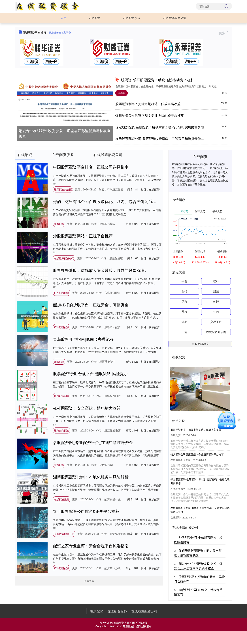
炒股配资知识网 (216, 332)
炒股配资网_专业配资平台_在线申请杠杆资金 (93, 442)
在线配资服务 (131, 18)
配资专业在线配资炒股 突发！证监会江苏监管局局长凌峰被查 (64, 133)
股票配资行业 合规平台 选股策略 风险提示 (90, 373)
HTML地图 (141, 622)
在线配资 (95, 18)
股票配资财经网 (132, 626)
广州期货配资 (61, 292)
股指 (184, 291)
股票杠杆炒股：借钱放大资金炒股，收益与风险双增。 (100, 270)
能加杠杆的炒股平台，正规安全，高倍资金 (91, 304)
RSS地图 (130, 622)
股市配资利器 (61, 396)
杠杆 (216, 281)
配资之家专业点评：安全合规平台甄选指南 (91, 545)
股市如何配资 (61, 430)
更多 (222, 32)
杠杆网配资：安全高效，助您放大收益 (87, 408)
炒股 (216, 301)
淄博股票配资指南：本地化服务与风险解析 (91, 477)
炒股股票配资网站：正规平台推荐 (83, 235)
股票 (216, 291)
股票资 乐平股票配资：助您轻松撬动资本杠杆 (157, 79)
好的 (216, 312)
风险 (184, 301)
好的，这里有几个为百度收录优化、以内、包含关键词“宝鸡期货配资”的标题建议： (126, 201)
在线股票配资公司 (174, 18)
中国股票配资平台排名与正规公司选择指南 (91, 167)
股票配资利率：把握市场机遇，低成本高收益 (147, 103)
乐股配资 (59, 224)
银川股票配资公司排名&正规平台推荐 (86, 511)
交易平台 (216, 322)
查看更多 (89, 581)
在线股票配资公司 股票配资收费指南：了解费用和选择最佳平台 (161, 138)
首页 (64, 18)
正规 (184, 332)
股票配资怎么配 (63, 189)
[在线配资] (47, 6)
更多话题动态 (200, 344)
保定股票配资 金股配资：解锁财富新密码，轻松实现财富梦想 (159, 126)
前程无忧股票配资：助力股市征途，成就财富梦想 (198, 552)
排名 (184, 322)
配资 (184, 312)
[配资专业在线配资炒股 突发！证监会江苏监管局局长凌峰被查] (65, 102)
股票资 (121, 93)
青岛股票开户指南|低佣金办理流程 (83, 339)
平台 (184, 281)
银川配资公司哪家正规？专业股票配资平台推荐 (149, 115)
